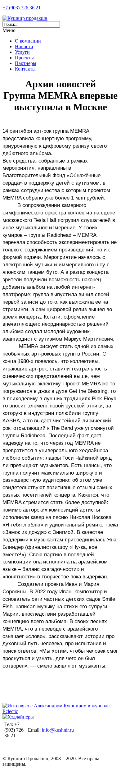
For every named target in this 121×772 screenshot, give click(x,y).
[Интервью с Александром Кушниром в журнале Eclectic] (60, 711)
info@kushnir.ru (58, 730)
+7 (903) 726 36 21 (21, 7)
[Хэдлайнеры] (18, 716)
